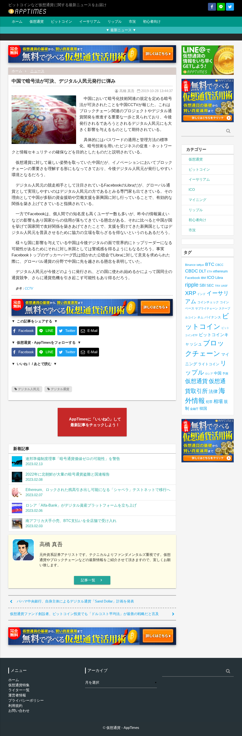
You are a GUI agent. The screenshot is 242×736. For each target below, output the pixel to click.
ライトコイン (208, 364)
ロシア (209, 373)
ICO (192, 190)
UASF (224, 285)
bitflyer (200, 264)
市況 (132, 21)
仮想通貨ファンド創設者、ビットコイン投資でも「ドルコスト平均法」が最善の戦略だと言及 (84, 614)
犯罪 (209, 402)
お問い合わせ (19, 711)
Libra (219, 278)
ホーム (17, 21)
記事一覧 (92, 580)
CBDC (191, 270)
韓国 (203, 408)
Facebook (192, 278)
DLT (202, 271)
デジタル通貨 (59, 389)
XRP (190, 293)
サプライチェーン (206, 308)
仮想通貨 (37, 21)
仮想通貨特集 (19, 685)
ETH (209, 271)
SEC (210, 285)
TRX (217, 285)
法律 (213, 391)
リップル (115, 21)
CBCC (219, 264)
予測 (225, 373)
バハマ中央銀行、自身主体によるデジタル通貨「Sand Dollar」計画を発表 (75, 601)
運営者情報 (17, 695)
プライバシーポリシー (26, 700)
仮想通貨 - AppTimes (122, 728)
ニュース (37, 71)
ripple (192, 285)
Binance (190, 264)
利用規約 (15, 706)
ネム (200, 317)
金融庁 (194, 408)
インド (201, 294)
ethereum (220, 271)
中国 (217, 373)
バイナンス (212, 317)
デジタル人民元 (28, 389)
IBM (203, 278)
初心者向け (152, 21)
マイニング (197, 200)
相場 (218, 401)
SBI (202, 285)
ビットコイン (61, 21)
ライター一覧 (19, 690)
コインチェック (208, 302)
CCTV (29, 288)
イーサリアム (89, 21)
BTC (209, 264)
